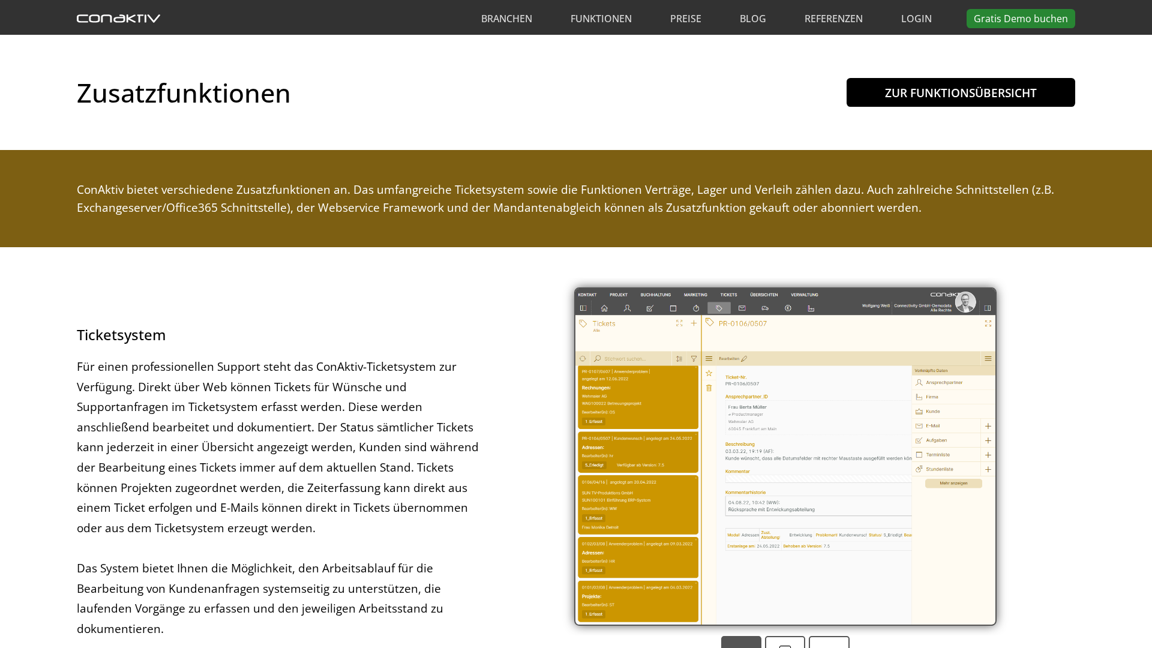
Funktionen (601, 18)
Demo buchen (1021, 18)
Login (916, 18)
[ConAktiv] (118, 18)
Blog (753, 18)
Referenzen (834, 18)
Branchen (506, 18)
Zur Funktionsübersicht (961, 92)
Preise (685, 18)
